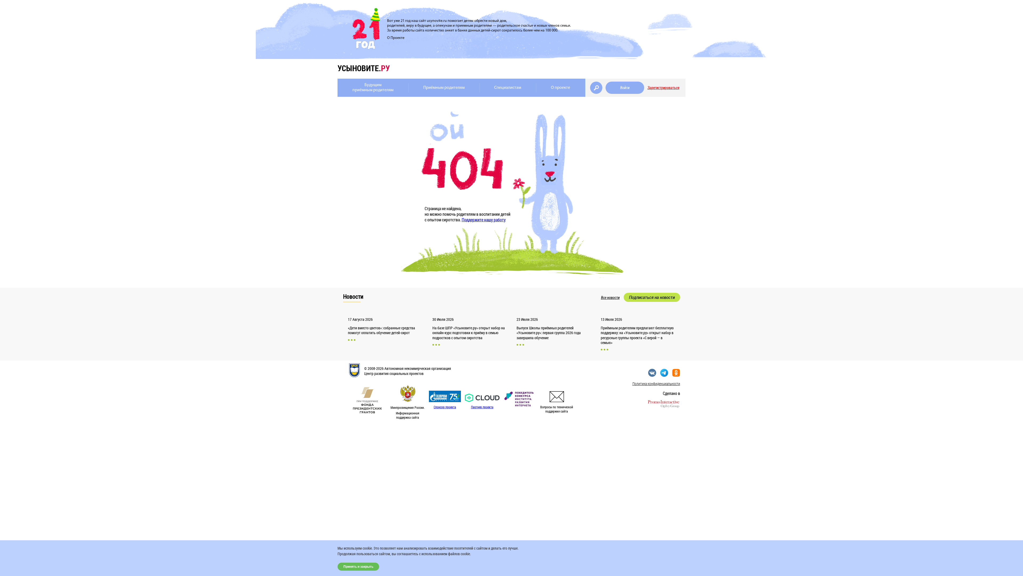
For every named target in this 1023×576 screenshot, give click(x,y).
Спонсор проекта (445, 407)
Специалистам (507, 88)
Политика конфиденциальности (656, 383)
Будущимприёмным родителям (372, 87)
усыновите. (364, 68)
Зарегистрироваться (663, 88)
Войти (625, 88)
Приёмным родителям (444, 88)
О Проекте (395, 38)
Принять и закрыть (358, 567)
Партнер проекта (482, 407)
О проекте (560, 88)
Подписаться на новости (652, 297)
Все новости (610, 297)
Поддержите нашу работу (484, 219)
